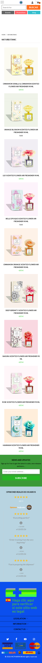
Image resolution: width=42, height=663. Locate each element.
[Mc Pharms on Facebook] (16, 639)
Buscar (33, 7)
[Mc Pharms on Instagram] (34, 639)
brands (8, 12)
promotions (21, 12)
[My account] (33, 2)
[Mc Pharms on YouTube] (25, 639)
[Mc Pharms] (21, 2)
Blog (34, 12)
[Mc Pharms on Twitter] (7, 639)
